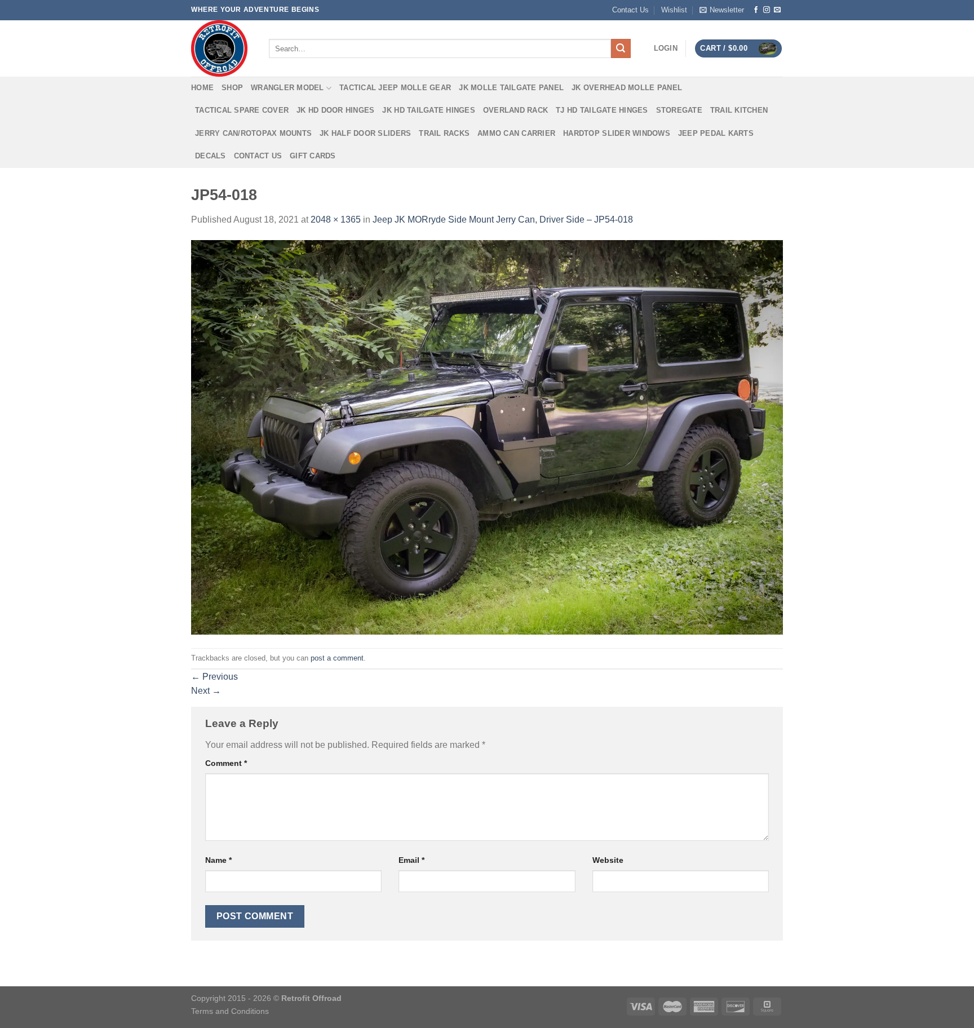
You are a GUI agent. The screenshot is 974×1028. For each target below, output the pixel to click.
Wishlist (674, 10)
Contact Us (630, 10)
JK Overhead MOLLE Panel (627, 87)
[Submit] (620, 48)
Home (202, 87)
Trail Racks (444, 133)
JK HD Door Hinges (335, 110)
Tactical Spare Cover (242, 110)
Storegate (679, 110)
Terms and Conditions (230, 1011)
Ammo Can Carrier (516, 133)
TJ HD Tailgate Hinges (602, 110)
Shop (232, 87)
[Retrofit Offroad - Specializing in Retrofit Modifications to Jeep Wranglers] (221, 48)
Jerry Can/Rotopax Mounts (253, 133)
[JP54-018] (487, 437)
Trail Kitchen (739, 110)
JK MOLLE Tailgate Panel (511, 87)
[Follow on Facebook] (755, 10)
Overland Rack (515, 110)
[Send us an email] (777, 10)
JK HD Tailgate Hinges (428, 110)
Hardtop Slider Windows (616, 133)
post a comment (337, 658)
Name (218, 860)
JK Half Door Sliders (365, 133)
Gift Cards (313, 156)
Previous (214, 676)
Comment (226, 763)
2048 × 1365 (336, 219)
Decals (210, 156)
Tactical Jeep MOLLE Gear (395, 87)
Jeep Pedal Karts (716, 133)
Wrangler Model (287, 87)
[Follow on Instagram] (766, 10)
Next (206, 690)
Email (411, 860)
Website (607, 860)
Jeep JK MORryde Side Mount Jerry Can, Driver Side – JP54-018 (503, 219)
